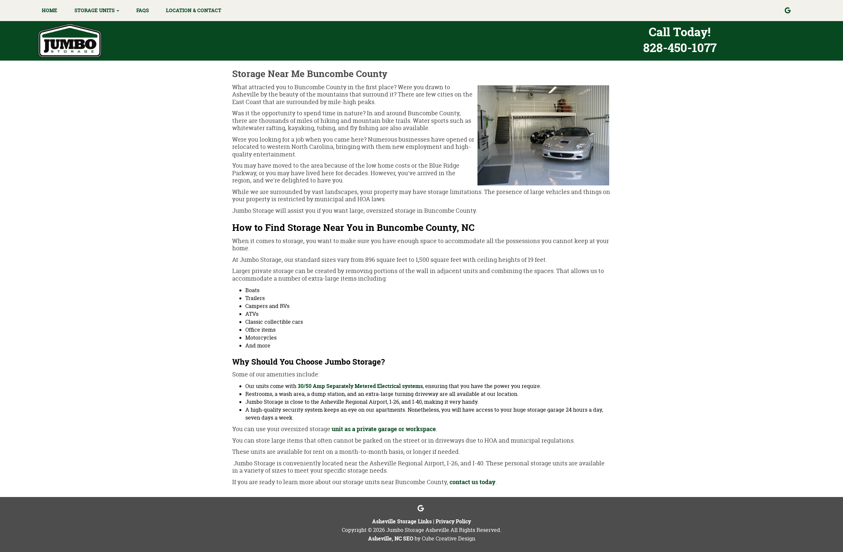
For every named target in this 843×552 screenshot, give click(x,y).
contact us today (472, 482)
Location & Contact (193, 10)
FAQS (142, 10)
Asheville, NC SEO (390, 538)
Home (49, 10)
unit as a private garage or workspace (384, 429)
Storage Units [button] (95, 10)
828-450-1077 (680, 48)
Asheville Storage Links (402, 521)
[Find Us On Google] (793, 10)
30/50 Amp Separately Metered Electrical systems (360, 386)
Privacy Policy (453, 521)
